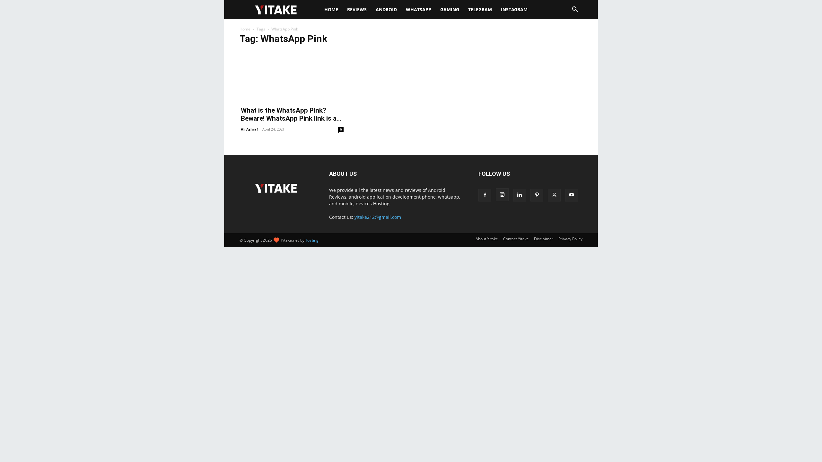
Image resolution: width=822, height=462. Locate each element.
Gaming (449, 9)
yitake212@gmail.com (377, 217)
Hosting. (382, 204)
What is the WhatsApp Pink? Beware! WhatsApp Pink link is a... (291, 114)
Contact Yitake (516, 239)
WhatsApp (418, 9)
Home (331, 9)
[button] (574, 10)
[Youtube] (571, 195)
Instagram (514, 9)
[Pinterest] (536, 195)
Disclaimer (543, 239)
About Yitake (487, 239)
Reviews (357, 9)
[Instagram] (502, 194)
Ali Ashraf (249, 129)
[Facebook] (484, 195)
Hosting (311, 240)
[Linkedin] (519, 195)
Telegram (480, 9)
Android (386, 9)
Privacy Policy (570, 239)
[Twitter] (554, 195)
